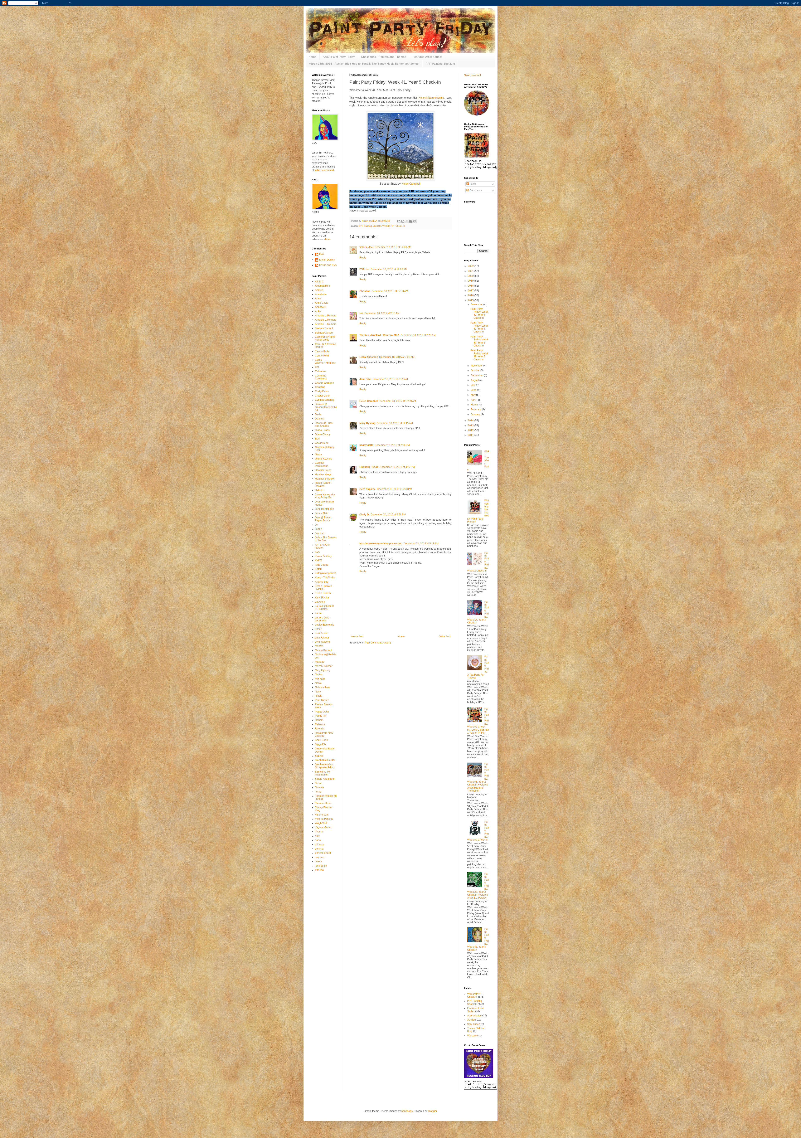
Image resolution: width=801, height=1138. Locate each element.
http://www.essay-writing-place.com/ (380, 543)
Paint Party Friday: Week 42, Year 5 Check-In (479, 313)
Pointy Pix (320, 715)
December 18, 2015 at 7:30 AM (396, 357)
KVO (317, 551)
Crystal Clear (322, 395)
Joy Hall (319, 533)
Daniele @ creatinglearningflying (326, 407)
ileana (318, 861)
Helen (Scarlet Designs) (323, 484)
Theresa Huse (323, 803)
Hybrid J (319, 490)
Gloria (318, 454)
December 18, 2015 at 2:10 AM (381, 313)
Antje (318, 311)
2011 (471, 435)
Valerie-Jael (366, 247)
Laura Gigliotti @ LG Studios (324, 608)
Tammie (319, 787)
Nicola (318, 695)
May (473, 394)
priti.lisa (319, 870)
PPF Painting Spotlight (440, 63)
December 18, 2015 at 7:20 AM (418, 335)
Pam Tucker (322, 700)
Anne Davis (321, 302)
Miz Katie (320, 678)
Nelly (318, 691)
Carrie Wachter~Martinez (325, 361)
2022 (471, 266)
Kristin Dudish (327, 259)
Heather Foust (323, 470)
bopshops (407, 1111)
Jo (316, 524)
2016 (471, 295)
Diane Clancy (322, 434)
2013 (471, 425)
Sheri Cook (321, 740)
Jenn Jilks (365, 379)
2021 (471, 271)
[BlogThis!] (403, 221)
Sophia (319, 755)
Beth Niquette (367, 489)
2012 (471, 430)
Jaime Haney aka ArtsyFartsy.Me (325, 496)
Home (312, 56)
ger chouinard (323, 852)
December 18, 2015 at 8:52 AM (390, 379)
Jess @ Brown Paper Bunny (323, 519)
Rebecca (320, 724)
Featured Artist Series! (427, 56)
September (477, 375)
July (473, 385)
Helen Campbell (411, 183)
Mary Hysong (367, 423)
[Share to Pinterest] (415, 221)
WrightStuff (321, 823)
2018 (471, 285)
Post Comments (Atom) (378, 642)
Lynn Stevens (322, 641)
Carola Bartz (322, 351)
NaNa (318, 683)
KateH (318, 569)
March (475, 404)
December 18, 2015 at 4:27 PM (397, 467)
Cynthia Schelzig (324, 399)
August (475, 380)
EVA (321, 254)
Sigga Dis (320, 744)
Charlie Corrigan (324, 382)
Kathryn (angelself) (325, 573)
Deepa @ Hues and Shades (323, 424)
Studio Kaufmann (325, 778)
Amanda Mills (322, 285)
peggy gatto (366, 445)
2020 (471, 275)
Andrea (319, 290)
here (327, 239)
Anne (318, 298)
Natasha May (322, 687)
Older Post (445, 636)
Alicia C (319, 281)
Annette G (320, 307)
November (477, 365)
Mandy (319, 646)
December (477, 304)
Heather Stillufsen (325, 478)
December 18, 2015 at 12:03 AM (393, 247)
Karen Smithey (323, 556)
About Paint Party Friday (339, 56)
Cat (317, 367)
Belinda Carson (324, 332)
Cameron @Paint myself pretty (325, 338)
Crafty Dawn (322, 391)
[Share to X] (407, 221)
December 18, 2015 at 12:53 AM (390, 291)
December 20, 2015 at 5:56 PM (388, 514)
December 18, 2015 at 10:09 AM (397, 401)
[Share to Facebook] (411, 221)
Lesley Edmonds (324, 624)
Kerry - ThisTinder (325, 577)
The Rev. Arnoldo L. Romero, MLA (379, 335)
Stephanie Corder (325, 760)
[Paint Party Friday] (476, 156)
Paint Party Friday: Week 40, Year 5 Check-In (479, 341)
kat (361, 313)
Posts (472, 184)
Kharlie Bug (321, 581)
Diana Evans (322, 430)
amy (317, 836)
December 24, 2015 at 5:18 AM (420, 543)
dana (318, 840)
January (476, 414)
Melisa (318, 674)
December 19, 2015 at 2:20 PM (394, 489)
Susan (318, 783)
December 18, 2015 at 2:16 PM (392, 445)
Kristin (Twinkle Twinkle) (323, 587)
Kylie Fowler (322, 597)
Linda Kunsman (368, 357)
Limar (318, 629)
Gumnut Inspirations (321, 464)
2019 (471, 280)
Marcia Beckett (323, 650)
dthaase (319, 844)
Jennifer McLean (324, 508)
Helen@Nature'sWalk (431, 97)
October (475, 370)
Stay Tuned (473, 1024)
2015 (471, 300)
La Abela (320, 601)
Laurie (318, 613)
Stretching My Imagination (322, 773)
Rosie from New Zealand (324, 734)
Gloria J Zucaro (323, 458)
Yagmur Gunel (323, 827)
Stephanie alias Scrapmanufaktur (324, 766)
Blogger (432, 1111)
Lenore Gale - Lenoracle (323, 619)
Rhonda (319, 728)
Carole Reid (322, 355)
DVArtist (364, 269)
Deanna (319, 418)
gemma (319, 848)
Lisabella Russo (368, 467)
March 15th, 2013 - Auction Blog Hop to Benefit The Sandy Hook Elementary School (364, 63)
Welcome (472, 1035)
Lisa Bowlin (321, 633)
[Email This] (399, 221)
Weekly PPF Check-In (393, 226)
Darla (318, 414)
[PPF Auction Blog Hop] (478, 1077)
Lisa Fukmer (322, 637)
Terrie (318, 791)
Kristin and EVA (328, 265)
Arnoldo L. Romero (325, 315)
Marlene (319, 661)
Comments (475, 190)
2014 (471, 420)
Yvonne (319, 831)
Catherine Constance (321, 377)
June (474, 390)
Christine (364, 291)
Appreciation (474, 1015)
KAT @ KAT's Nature (322, 546)
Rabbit (318, 720)
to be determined (324, 170)
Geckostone (322, 443)
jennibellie (321, 865)
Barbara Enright (324, 328)
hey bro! (319, 857)
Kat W (318, 560)
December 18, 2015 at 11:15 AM (395, 423)
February (476, 409)
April (474, 399)
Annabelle (321, 294)
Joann (318, 528)
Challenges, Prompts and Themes (383, 56)
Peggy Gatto (322, 711)
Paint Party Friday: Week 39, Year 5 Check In (479, 355)
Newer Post (357, 636)
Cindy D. (364, 514)
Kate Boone (321, 564)
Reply (362, 257)
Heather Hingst (323, 474)
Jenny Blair (321, 513)
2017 (471, 290)
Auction (471, 1019)
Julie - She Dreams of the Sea (326, 539)
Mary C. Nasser (323, 666)
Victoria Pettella (324, 818)
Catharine (320, 371)
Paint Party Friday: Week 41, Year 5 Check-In (479, 327)
